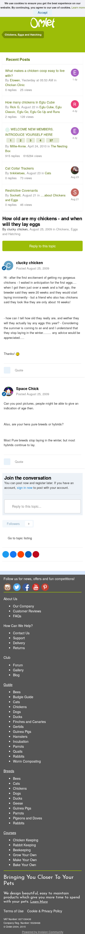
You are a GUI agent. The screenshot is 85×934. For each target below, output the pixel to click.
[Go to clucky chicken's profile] (8, 265)
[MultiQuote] (7, 370)
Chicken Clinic (15, 85)
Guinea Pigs (22, 731)
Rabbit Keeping (24, 845)
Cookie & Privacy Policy (44, 911)
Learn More (39, 902)
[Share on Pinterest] (36, 554)
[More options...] (76, 265)
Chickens (20, 706)
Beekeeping (22, 849)
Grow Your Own (25, 854)
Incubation (21, 741)
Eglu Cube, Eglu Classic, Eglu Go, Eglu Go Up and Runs (33, 109)
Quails (17, 751)
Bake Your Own (24, 864)
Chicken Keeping (25, 840)
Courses (10, 832)
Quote (19, 370)
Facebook (26, 587)
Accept (42, 12)
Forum (18, 665)
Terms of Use (14, 911)
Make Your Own (25, 859)
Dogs (17, 711)
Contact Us (21, 633)
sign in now (24, 487)
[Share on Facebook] (13, 554)
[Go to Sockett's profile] (75, 192)
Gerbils (18, 726)
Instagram (7, 587)
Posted (32, 268)
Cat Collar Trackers (19, 168)
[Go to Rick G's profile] (75, 104)
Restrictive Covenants (21, 190)
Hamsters (20, 736)
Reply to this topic (42, 246)
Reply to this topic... (26, 506)
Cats (48, 173)
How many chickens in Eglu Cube (30, 102)
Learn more (78, 7)
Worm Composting (27, 761)
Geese (18, 803)
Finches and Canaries (29, 721)
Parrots (18, 746)
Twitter (17, 587)
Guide (8, 684)
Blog (16, 674)
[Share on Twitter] (5, 554)
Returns (19, 647)
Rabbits (18, 756)
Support (19, 637)
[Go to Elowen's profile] (75, 73)
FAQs (17, 616)
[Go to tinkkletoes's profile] (75, 170)
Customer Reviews (27, 611)
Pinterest (45, 587)
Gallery (18, 670)
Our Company (23, 606)
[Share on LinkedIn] (28, 554)
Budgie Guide (23, 696)
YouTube (35, 587)
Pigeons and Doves (27, 818)
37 (52, 140)
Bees (17, 691)
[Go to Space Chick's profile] (8, 391)
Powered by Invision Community (42, 932)
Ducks (17, 716)
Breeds (9, 770)
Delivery (19, 642)
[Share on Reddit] (20, 554)
